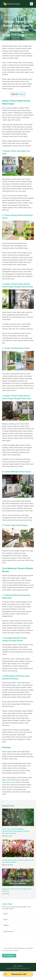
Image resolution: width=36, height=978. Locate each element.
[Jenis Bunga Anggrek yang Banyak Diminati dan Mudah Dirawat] (18, 848)
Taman (32, 34)
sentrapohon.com (8, 782)
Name (6, 914)
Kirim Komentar (9, 955)
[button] (31, 3)
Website (6, 925)
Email (6, 919)
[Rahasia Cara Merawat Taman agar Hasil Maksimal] (18, 877)
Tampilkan (21, 94)
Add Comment (9, 931)
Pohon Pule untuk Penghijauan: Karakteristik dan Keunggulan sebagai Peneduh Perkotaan (15, 831)
